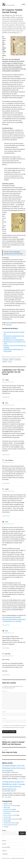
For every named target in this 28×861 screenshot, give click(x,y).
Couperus (5, 361)
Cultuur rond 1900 (6, 858)
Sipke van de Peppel (11, 356)
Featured (6, 813)
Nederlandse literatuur (15, 358)
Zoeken (4, 830)
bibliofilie (11, 359)
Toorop (9, 361)
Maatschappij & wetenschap (11, 819)
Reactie (4, 691)
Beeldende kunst (6, 358)
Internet (6, 817)
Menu (23, 4)
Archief (4, 844)
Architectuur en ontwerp (10, 805)
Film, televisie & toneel (10, 815)
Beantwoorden (6, 397)
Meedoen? (5, 854)
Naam (4, 711)
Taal (5, 826)
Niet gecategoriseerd (9, 824)
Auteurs (4, 850)
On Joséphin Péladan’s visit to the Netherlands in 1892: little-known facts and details (13, 768)
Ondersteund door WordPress (17, 858)
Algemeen (6, 803)
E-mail (4, 718)
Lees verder (22, 778)
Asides (5, 807)
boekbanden (18, 359)
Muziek (6, 821)
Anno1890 (8, 324)
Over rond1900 (6, 847)
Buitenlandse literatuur (10, 811)
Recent (4, 840)
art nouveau (5, 359)
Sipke (6, 403)
